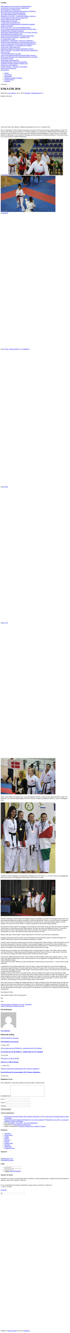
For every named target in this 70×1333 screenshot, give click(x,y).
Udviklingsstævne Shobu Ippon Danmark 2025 (14, 17)
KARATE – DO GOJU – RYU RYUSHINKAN (23, 1123)
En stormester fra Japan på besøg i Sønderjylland (15, 8)
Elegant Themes (12, 1330)
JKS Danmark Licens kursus (10, 1041)
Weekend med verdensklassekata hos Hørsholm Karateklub (18, 24)
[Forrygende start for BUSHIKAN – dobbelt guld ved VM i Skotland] (21, 1048)
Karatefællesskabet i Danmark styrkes (11, 34)
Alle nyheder (8, 74)
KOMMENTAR (5, 1096)
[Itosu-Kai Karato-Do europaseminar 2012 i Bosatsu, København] (20, 1068)
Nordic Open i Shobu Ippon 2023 (10, 47)
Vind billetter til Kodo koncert (22, 1124)
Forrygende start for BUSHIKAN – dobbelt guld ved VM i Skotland (22, 1052)
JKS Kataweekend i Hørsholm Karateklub (13, 13)
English (6, 1138)
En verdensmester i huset (8, 39)
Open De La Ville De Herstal (9, 1062)
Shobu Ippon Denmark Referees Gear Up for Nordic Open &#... (19, 32)
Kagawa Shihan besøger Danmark (11, 19)
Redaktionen (8, 76)
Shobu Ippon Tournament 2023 (10, 60)
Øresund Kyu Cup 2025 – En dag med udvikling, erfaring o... (18, 16)
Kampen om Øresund (7, 26)
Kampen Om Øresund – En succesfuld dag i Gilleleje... (16, 45)
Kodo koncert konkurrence (8, 68)
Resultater (27, 93)
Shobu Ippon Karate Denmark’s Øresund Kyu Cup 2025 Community (24, 1120)
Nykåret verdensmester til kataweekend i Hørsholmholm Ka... (18, 44)
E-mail (3, 1102)
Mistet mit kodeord (15, 1171)
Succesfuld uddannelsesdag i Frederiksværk (13, 14)
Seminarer (7, 81)
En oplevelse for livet (7, 58)
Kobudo (6, 1141)
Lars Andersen (11, 93)
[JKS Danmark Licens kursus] (10, 1038)
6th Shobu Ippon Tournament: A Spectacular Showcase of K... (19, 42)
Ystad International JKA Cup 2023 (11, 53)
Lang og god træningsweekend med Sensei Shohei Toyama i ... (19, 55)
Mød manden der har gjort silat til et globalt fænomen (16, 6)
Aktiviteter (7, 1133)
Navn (3, 1099)
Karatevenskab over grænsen (9, 21)
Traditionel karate (36, 93)
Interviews (7, 1140)
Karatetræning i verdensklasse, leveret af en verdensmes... (17, 40)
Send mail (3, 1190)
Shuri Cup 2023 (5, 52)
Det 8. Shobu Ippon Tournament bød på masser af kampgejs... (18, 11)
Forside (6, 73)
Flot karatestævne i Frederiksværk (10, 9)
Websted (3, 1106)
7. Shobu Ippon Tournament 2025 (10, 22)
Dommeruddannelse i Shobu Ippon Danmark (14, 62)
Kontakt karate (8, 1143)
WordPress (27, 1330)
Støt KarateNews (9, 79)
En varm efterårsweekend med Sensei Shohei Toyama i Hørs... (19, 29)
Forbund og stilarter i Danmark (13, 78)
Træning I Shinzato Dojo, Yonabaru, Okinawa (32, 1126)
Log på (7, 1171)
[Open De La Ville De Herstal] (10, 1058)
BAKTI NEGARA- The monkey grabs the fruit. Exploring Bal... (19, 50)
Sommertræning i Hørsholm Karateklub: (12, 31)
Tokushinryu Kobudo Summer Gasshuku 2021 (14, 63)
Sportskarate (7, 1146)
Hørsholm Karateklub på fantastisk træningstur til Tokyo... (17, 49)
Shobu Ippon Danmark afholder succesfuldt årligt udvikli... (18, 35)
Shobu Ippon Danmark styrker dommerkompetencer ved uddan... (19, 57)
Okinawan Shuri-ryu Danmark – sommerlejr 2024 (15, 37)
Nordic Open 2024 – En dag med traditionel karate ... (16, 27)
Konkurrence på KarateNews (9, 65)
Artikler (6, 1136)
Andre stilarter (8, 1135)
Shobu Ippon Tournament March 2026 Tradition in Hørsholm (22, 1116)
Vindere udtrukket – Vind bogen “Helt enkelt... (14, 66)
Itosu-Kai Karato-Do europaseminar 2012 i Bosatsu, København (20, 1072)
